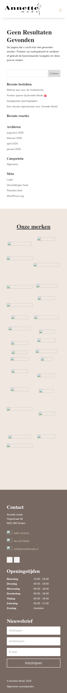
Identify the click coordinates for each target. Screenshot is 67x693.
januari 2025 (14, 149)
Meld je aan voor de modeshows (25, 89)
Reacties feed (14, 190)
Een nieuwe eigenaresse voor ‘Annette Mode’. (33, 106)
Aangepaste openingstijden (22, 100)
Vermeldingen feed (17, 185)
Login (10, 179)
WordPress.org (15, 196)
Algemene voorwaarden (20, 686)
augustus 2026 (15, 132)
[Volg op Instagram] (17, 560)
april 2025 (12, 143)
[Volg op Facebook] (10, 560)
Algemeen (12, 164)
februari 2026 (14, 138)
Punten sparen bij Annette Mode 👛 (27, 95)
